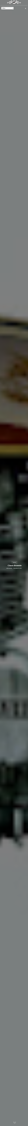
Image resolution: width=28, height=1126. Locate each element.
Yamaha (14, 562)
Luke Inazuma (9, 568)
